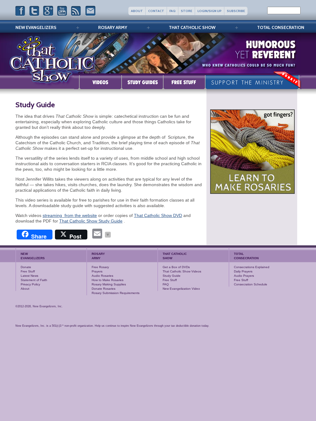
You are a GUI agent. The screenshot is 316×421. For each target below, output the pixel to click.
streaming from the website (70, 215)
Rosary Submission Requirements (115, 293)
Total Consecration (280, 27)
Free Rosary (100, 267)
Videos (98, 82)
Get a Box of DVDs (176, 267)
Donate (26, 267)
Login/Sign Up (210, 11)
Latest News (29, 275)
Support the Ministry (253, 82)
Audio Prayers (244, 275)
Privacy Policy (30, 284)
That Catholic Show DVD (158, 215)
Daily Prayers (243, 271)
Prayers (97, 271)
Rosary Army (112, 27)
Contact (156, 11)
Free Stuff (184, 82)
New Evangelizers (35, 27)
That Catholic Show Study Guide (91, 221)
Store (186, 11)
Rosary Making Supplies (109, 284)
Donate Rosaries (103, 288)
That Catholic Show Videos (182, 271)
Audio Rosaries (102, 275)
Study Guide (142, 82)
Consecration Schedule (250, 284)
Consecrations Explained (251, 267)
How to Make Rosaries (107, 280)
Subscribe (236, 11)
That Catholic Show (192, 27)
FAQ (172, 11)
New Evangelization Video (181, 288)
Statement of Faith (34, 280)
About (137, 11)
